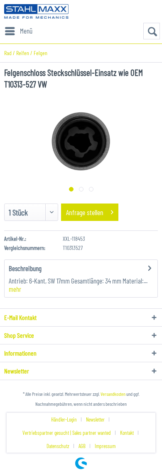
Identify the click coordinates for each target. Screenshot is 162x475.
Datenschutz (58, 446)
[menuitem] (18, 31)
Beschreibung (25, 268)
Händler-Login (64, 419)
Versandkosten (113, 394)
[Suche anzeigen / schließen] (151, 31)
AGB (82, 446)
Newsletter (95, 419)
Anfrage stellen (84, 212)
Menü (26, 31)
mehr (15, 289)
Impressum (105, 446)
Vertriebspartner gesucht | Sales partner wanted (66, 432)
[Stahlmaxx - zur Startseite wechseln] (36, 11)
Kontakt (127, 432)
